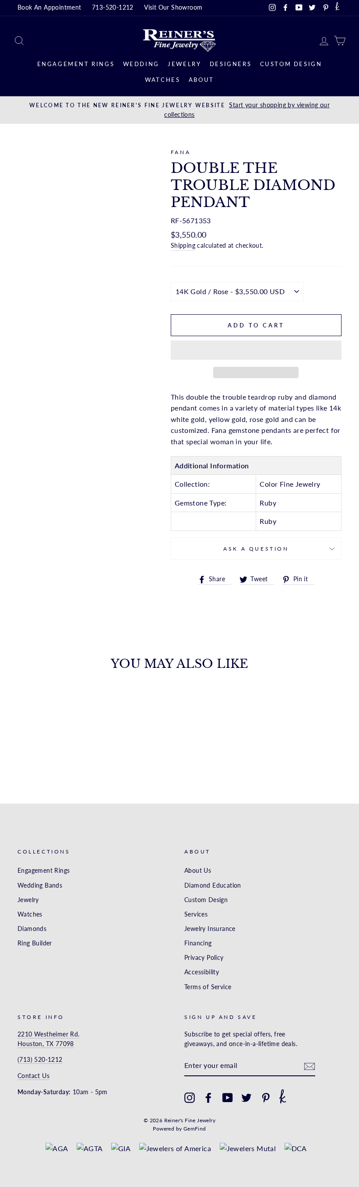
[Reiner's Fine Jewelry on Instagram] (189, 1097)
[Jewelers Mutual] (248, 1148)
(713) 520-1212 (40, 1059)
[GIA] (120, 1148)
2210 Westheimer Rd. (49, 1034)
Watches (162, 79)
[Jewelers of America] (175, 1148)
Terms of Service (207, 986)
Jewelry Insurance (210, 928)
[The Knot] (337, 8)
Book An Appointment (49, 7)
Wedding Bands (40, 885)
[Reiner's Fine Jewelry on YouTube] (227, 1097)
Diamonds (32, 928)
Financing (198, 943)
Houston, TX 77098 (46, 1043)
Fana (180, 152)
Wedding (141, 63)
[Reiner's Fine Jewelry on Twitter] (246, 1097)
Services (196, 914)
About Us (197, 870)
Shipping (183, 245)
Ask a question (256, 548)
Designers (230, 63)
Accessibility (201, 972)
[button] (256, 350)
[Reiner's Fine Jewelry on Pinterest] (265, 1097)
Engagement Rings (76, 63)
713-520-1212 (113, 7)
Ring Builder (35, 943)
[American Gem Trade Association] (90, 1148)
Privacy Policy (204, 957)
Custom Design (291, 63)
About (201, 79)
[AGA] (57, 1148)
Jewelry (184, 63)
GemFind (194, 1128)
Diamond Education (212, 885)
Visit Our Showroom (173, 7)
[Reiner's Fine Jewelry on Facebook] (208, 1097)
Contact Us (33, 1075)
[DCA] (296, 1148)
